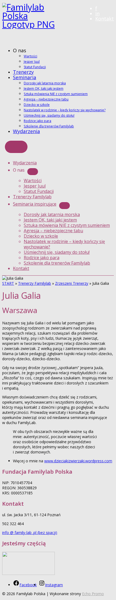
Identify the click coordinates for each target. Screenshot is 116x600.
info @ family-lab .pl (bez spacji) (29, 532)
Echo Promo (93, 593)
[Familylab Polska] (58, 23)
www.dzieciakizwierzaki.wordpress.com (78, 460)
